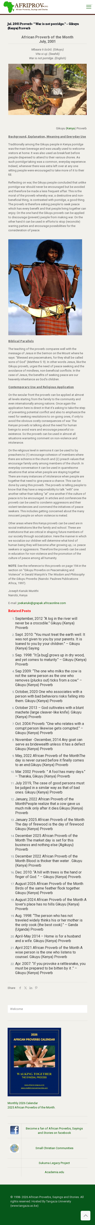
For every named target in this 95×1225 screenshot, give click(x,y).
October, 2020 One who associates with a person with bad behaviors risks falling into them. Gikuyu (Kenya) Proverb (50, 696)
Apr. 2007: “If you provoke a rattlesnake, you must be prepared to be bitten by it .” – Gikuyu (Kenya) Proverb (50, 968)
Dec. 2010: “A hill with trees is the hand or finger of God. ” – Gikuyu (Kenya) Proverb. (48, 874)
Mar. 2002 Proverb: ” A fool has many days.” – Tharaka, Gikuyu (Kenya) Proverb (50, 774)
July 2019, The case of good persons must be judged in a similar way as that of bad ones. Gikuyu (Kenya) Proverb (49, 787)
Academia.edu (54, 1172)
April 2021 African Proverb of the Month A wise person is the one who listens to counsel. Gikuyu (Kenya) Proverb (49, 952)
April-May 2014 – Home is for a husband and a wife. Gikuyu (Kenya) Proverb (48, 938)
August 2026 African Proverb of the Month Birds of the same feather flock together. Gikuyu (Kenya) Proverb (49, 888)
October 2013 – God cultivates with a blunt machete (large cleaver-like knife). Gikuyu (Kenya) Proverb (49, 712)
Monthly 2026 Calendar (23, 1103)
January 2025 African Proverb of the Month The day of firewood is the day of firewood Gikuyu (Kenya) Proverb (49, 824)
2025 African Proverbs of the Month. (31, 1107)
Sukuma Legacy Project (54, 1163)
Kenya (71, 128)
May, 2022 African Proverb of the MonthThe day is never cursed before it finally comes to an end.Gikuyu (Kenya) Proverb (50, 760)
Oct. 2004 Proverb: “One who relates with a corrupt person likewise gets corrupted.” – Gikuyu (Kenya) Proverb (49, 728)
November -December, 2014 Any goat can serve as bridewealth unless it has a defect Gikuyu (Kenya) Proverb (50, 744)
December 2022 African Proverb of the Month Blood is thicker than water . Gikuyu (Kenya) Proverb (48, 861)
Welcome (16, 1009)
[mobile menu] (89, 7)
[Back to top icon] (85, 1215)
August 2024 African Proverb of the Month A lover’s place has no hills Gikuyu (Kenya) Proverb (50, 904)
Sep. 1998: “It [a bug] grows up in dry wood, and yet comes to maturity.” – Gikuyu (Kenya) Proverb (50, 659)
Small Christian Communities (54, 1148)
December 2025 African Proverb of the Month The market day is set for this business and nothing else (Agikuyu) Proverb (46, 843)
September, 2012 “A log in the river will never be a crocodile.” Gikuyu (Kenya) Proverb (46, 623)
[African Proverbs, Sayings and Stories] (25, 7)
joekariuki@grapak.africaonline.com (42, 603)
